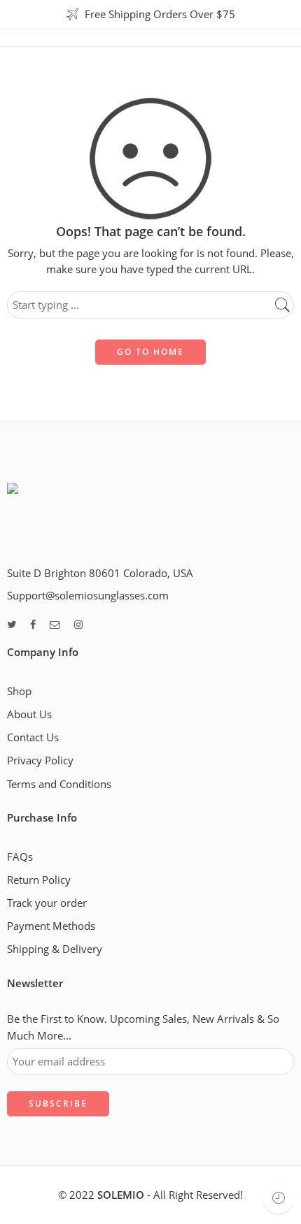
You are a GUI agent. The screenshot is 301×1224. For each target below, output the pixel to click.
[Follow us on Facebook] (33, 625)
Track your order (47, 903)
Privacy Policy (40, 760)
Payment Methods (51, 926)
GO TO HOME (150, 352)
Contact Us (33, 737)
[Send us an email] (55, 625)
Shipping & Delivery (54, 949)
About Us (29, 714)
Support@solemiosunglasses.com (88, 595)
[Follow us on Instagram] (78, 625)
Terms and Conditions (59, 784)
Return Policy (39, 880)
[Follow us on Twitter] (11, 625)
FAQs (20, 857)
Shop (19, 691)
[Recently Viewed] (278, 1198)
